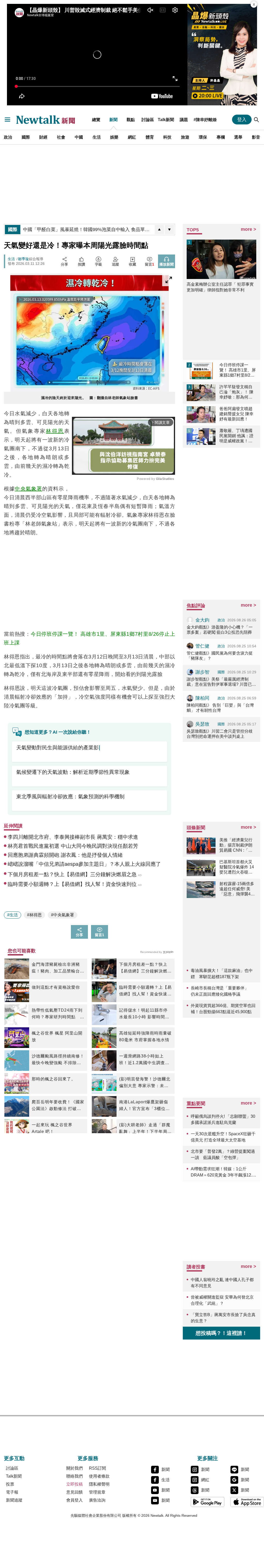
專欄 (221, 137)
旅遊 (185, 137)
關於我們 (74, 1468)
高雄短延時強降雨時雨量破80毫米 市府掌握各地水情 (145, 1036)
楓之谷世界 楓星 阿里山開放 (57, 1036)
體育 (150, 137)
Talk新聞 (166, 119)
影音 (256, 137)
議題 (184, 119)
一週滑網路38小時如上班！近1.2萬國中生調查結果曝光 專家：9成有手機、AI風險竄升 (145, 1060)
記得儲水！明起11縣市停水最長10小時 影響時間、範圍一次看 (144, 1014)
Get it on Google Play (207, 1502)
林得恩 (55, 431)
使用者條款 (99, 1476)
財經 (43, 137)
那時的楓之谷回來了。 (54, 1079)
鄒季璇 (23, 259)
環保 (203, 137)
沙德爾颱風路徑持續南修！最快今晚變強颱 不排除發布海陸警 (58, 1060)
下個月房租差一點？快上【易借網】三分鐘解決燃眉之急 (145, 968)
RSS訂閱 (97, 1468)
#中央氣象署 (62, 915)
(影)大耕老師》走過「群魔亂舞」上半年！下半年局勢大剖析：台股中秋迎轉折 (145, 1129)
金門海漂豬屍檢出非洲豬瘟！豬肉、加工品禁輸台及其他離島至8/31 (58, 968)
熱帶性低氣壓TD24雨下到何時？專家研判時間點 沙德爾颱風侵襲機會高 (58, 1014)
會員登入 (74, 1500)
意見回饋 (74, 1492)
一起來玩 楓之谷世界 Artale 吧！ (52, 1128)
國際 (26, 137)
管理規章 (97, 1492)
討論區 (148, 119)
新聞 (113, 119)
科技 (167, 137)
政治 (8, 137)
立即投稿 (74, 1484)
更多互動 (14, 1458)
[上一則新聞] (159, 229)
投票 (10, 1484)
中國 (79, 137)
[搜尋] (256, 119)
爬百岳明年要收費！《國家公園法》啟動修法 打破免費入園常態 (58, 1106)
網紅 (132, 137)
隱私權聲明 (99, 1484)
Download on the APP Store (247, 1502)
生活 (97, 137)
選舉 (238, 137)
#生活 (12, 915)
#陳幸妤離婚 (205, 119)
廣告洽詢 (97, 1500)
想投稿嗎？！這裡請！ (221, 1333)
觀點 (131, 119)
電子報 (12, 1492)
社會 (61, 137)
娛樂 (114, 137)
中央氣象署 (28, 489)
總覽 (96, 119)
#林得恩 (34, 915)
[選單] (7, 119)
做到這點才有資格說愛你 (56, 987)
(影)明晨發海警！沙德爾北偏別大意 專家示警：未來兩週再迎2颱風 (144, 1083)
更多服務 (88, 1458)
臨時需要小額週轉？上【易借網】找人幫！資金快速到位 (145, 991)
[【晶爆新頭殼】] (222, 54)
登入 (241, 119)
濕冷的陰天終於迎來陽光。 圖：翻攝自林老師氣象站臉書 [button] (89, 398)
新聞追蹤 (14, 1500)
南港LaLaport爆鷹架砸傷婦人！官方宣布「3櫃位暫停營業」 (144, 1106)
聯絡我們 (74, 1476)
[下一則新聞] (169, 229)
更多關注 (207, 1458)
